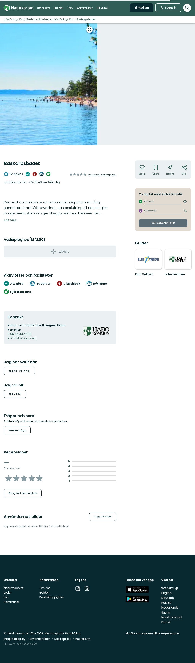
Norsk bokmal (171, 617)
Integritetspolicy (15, 639)
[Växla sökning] (187, 8)
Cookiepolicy (63, 639)
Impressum (82, 639)
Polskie (166, 603)
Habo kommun (174, 274)
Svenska (167, 588)
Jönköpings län (15, 182)
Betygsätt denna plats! (102, 174)
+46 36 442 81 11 (19, 334)
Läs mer (10, 220)
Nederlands (169, 607)
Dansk (166, 622)
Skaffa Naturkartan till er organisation (152, 633)
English (166, 593)
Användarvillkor (40, 639)
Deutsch (167, 598)
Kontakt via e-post (22, 338)
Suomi (165, 612)
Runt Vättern (144, 274)
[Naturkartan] (18, 8)
